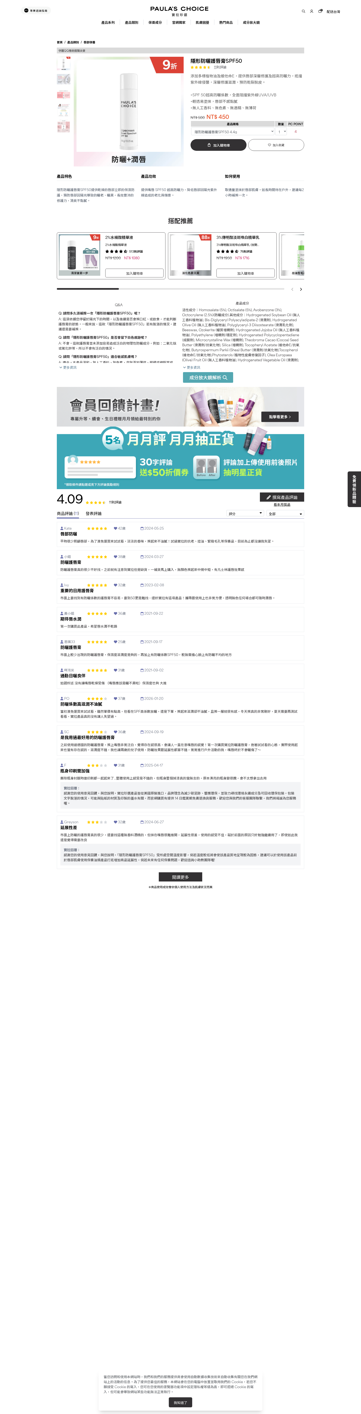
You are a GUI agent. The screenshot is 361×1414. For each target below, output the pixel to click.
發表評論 (94, 513)
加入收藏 (278, 144)
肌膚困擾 (202, 22)
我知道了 (180, 1402)
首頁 (60, 42)
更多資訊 (69, 367)
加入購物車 (134, 273)
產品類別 (131, 22)
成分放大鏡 (251, 22)
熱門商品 (226, 22)
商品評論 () (68, 513)
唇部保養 (89, 42)
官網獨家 (179, 22)
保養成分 (155, 22)
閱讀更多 (180, 876)
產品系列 (108, 22)
